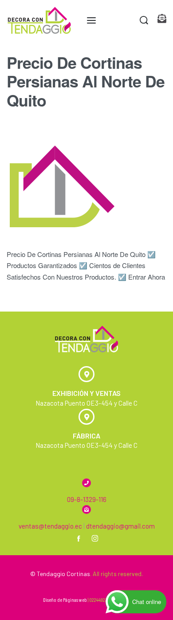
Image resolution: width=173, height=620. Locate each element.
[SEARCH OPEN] (144, 20)
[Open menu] (91, 20)
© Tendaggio (47, 573)
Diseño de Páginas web (65, 599)
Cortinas (78, 573)
